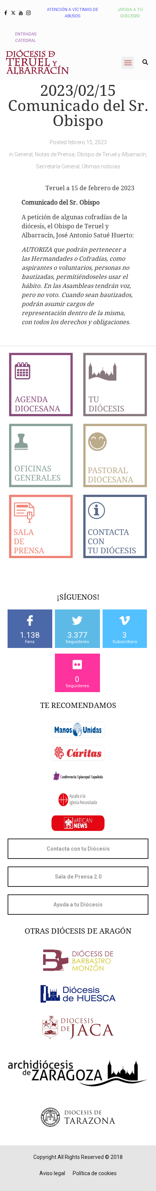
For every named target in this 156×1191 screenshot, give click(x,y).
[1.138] (30, 620)
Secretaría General (58, 166)
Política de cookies (95, 1173)
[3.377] (77, 620)
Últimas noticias (101, 166)
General (23, 154)
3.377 (77, 635)
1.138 (30, 635)
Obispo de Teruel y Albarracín (111, 154)
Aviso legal (52, 1173)
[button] (128, 63)
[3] (124, 620)
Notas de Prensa (55, 154)
